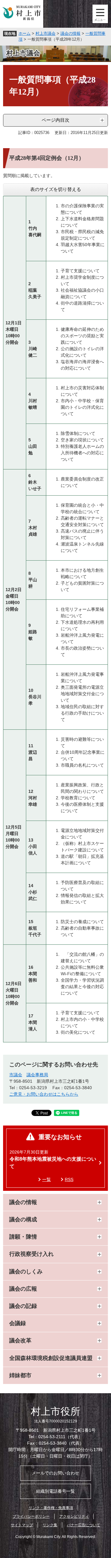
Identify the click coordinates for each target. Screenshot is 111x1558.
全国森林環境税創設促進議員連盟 (50, 1358)
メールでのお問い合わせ (55, 1473)
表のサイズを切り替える (55, 189)
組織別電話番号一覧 (55, 1491)
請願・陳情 (23, 1237)
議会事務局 (37, 1074)
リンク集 (50, 1525)
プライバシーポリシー (31, 1516)
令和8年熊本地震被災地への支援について (53, 1162)
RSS (69, 1179)
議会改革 (20, 1340)
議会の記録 (23, 1306)
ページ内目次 (55, 120)
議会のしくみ (26, 1271)
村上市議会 (45, 33)
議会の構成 (23, 1219)
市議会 (15, 1074)
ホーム (24, 33)
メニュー (100, 14)
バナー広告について (83, 1525)
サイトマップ (22, 1525)
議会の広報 (23, 1289)
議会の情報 (70, 33)
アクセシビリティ (74, 1516)
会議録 (17, 1323)
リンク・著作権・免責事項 (51, 1508)
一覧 (46, 1179)
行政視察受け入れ (31, 1254)
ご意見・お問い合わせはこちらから (43, 1094)
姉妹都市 (20, 1375)
